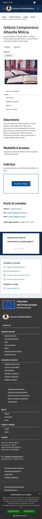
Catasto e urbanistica (11, 376)
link (21, 507)
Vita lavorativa (9, 370)
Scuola (33, 17)
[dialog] (21, 505)
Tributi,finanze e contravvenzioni (19, 395)
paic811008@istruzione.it (17, 216)
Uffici (6, 342)
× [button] (40, 494)
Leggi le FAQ (8, 474)
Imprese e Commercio (11, 373)
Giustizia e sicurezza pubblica (17, 392)
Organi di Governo (10, 336)
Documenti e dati (10, 354)
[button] (21, 516)
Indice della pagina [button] (12, 91)
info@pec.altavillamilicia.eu (13, 456)
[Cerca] (38, 8)
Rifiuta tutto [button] (29, 511)
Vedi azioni (17, 47)
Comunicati (8, 417)
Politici (6, 348)
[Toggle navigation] (4, 8)
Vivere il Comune (15, 17)
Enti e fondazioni (10, 345)
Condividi (7, 47)
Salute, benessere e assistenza (18, 398)
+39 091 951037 (16, 209)
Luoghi (25, 17)
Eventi (6, 432)
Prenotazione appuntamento (13, 468)
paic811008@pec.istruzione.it (17, 212)
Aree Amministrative (11, 339)
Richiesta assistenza (11, 477)
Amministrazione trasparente (14, 487)
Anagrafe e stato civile (11, 364)
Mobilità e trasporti (10, 379)
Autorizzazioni (12, 401)
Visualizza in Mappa (21, 184)
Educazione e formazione (16, 389)
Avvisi (6, 420)
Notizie (6, 413)
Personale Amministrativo (13, 351)
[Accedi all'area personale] (34, 2)
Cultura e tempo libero (11, 367)
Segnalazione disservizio (12, 471)
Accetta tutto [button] (13, 511)
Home (4, 17)
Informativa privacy (10, 490)
